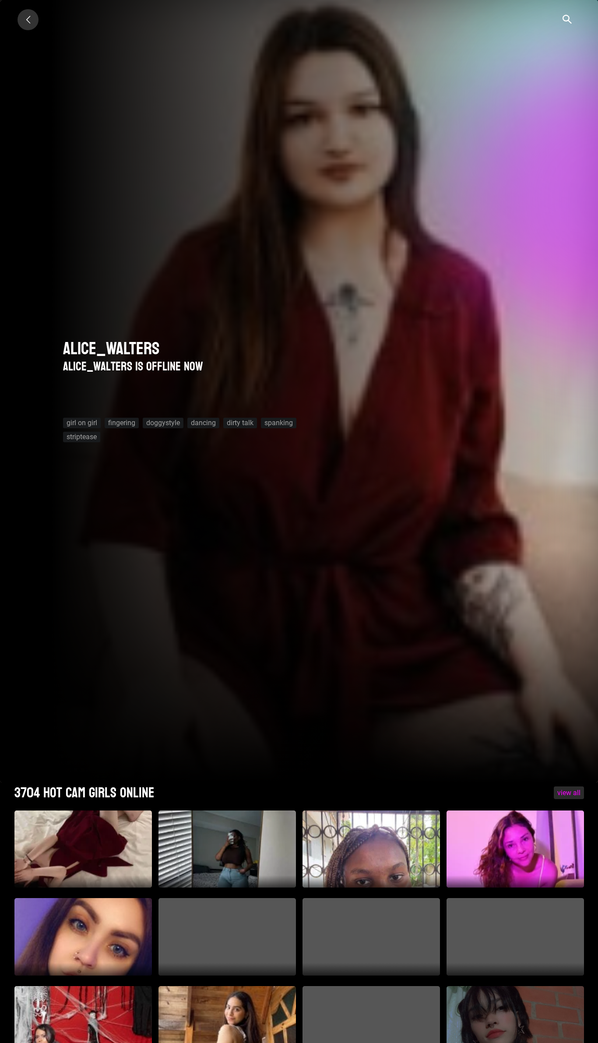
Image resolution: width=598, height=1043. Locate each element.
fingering (121, 423)
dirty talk (240, 423)
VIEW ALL (568, 793)
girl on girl (82, 423)
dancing (203, 423)
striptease (82, 437)
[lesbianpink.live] (28, 19)
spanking (278, 423)
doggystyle (163, 423)
